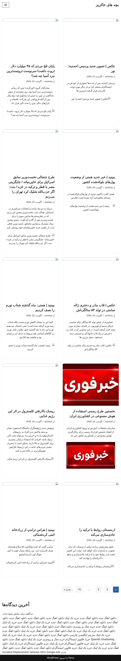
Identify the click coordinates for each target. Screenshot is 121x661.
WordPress (53, 658)
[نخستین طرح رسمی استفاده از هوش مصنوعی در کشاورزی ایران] (91, 385)
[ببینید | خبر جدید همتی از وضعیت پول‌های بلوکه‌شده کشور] (91, 151)
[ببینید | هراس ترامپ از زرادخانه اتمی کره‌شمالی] (30, 503)
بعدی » (67, 589)
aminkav (109, 76)
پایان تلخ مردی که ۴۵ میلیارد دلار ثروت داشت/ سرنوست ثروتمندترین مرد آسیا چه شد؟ (31, 71)
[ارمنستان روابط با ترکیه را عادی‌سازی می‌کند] (91, 503)
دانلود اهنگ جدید (107, 618)
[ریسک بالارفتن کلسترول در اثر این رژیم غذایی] (30, 385)
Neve (71, 658)
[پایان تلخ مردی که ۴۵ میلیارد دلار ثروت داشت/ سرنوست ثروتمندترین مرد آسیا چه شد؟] (30, 40)
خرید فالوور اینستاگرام (77, 639)
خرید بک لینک (72, 618)
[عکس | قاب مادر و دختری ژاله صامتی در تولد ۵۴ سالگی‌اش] (91, 279)
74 (79, 589)
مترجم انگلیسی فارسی (82, 635)
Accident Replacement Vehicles (20, 652)
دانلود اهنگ (42, 630)
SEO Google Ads (50, 652)
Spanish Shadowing (102, 639)
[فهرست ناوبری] (5, 4)
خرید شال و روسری (84, 626)
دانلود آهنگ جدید (106, 630)
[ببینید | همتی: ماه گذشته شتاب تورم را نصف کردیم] (30, 279)
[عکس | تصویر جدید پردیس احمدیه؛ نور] (91, 40)
